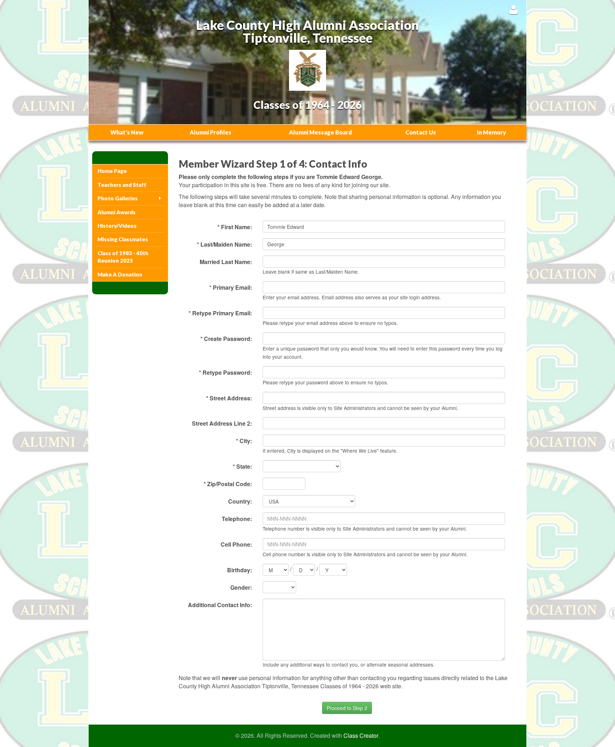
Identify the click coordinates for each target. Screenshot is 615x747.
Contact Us (420, 132)
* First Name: (234, 227)
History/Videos (117, 225)
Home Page (112, 171)
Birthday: (239, 570)
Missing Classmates (123, 239)
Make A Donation (120, 274)
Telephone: (237, 519)
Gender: (241, 587)
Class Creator (360, 736)
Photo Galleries (118, 198)
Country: (240, 501)
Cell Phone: (236, 544)
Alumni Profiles (210, 132)
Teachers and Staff (122, 185)
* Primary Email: (230, 287)
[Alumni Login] (513, 9)
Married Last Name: (226, 262)
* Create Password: (226, 339)
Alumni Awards (117, 212)
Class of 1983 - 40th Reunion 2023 (123, 257)
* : (242, 466)
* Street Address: (229, 398)
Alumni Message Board (320, 132)
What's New (126, 132)
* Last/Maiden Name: (224, 244)
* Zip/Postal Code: (228, 484)
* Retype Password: (225, 372)
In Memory (491, 132)
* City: (244, 441)
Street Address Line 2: (222, 423)
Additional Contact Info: (220, 605)
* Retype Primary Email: (220, 313)
